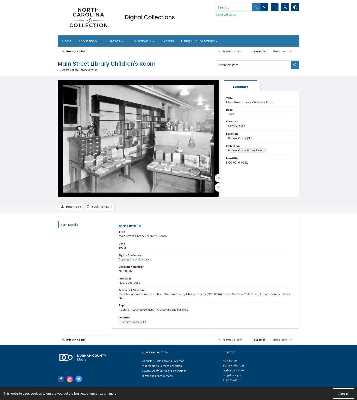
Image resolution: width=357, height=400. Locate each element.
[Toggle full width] (219, 178)
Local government (143, 309)
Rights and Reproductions (157, 376)
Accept (343, 393)
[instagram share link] (70, 379)
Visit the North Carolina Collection (162, 366)
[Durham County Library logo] (83, 357)
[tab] (240, 85)
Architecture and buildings (172, 309)
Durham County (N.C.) (240, 138)
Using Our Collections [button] (198, 41)
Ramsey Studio (236, 126)
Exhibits (168, 41)
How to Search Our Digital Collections (164, 371)
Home (66, 41)
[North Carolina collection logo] (123, 17)
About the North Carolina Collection (163, 361)
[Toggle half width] (219, 187)
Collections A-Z (143, 41)
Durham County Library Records (78, 70)
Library (125, 309)
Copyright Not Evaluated (135, 259)
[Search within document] (295, 65)
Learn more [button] (108, 393)
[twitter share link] (78, 379)
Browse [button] (114, 41)
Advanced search (226, 14)
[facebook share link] (61, 379)
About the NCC (90, 41)
